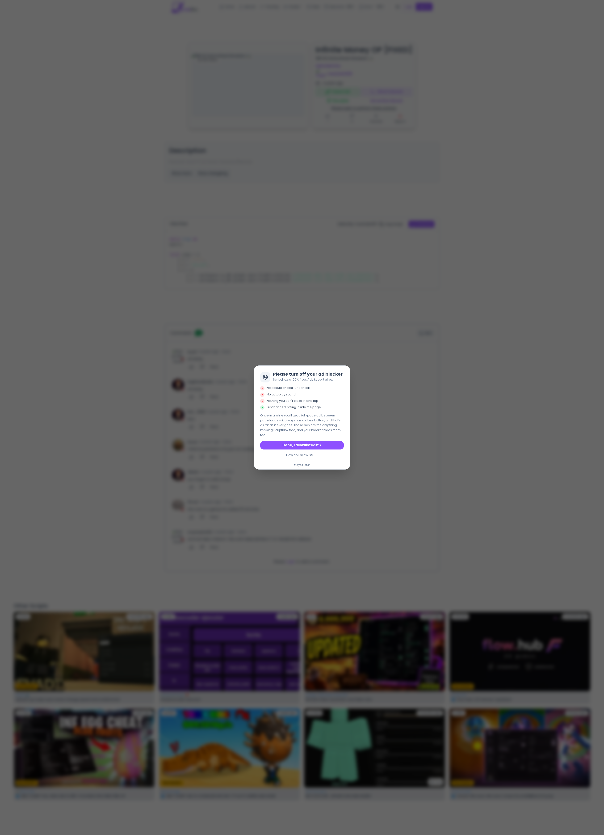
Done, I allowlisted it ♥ (302, 445)
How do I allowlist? (300, 455)
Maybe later (302, 465)
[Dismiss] (345, 370)
